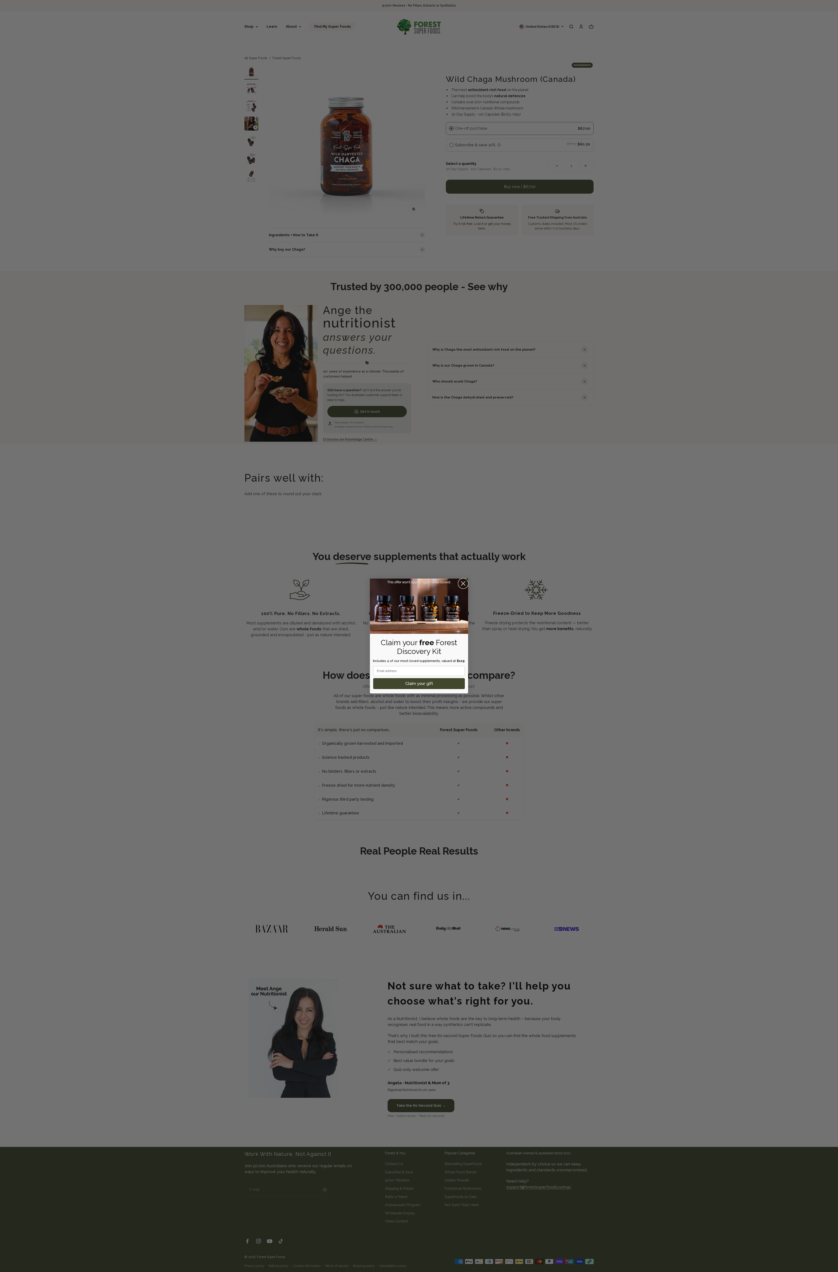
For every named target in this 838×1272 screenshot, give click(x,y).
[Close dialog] (463, 583)
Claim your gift (419, 683)
